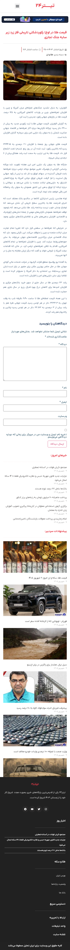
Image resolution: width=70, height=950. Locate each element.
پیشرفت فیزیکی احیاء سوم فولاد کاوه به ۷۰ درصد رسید (41, 708)
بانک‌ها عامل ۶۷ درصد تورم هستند (51, 488)
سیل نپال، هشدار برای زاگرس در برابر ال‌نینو (47, 664)
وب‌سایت (62, 416)
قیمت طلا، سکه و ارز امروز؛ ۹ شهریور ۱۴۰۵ (48, 578)
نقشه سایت (59, 934)
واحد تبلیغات (58, 926)
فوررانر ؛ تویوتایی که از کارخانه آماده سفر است (46, 621)
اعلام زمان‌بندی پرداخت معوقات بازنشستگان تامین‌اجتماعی (40, 518)
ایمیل (63, 402)
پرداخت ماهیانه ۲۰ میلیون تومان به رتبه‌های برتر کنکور (41, 497)
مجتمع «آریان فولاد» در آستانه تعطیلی (49, 467)
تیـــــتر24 (45, 6)
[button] (17, 6)
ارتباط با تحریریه (57, 917)
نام (64, 388)
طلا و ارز (49, 54)
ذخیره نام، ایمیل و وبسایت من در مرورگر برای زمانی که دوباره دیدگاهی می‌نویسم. (36, 435)
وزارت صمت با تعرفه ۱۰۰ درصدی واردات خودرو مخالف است (40, 751)
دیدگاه (63, 344)
